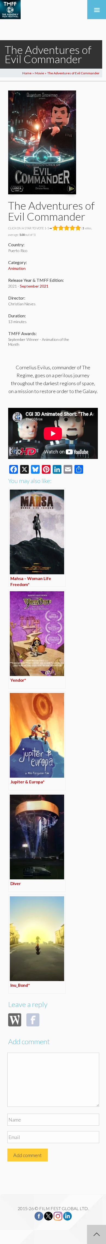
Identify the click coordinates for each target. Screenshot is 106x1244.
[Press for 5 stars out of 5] (78, 228)
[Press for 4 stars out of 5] (72, 228)
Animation (17, 268)
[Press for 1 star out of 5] (55, 228)
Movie (39, 73)
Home (27, 73)
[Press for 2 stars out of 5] (61, 228)
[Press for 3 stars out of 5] (67, 228)
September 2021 (34, 286)
